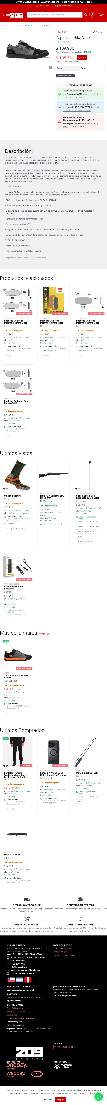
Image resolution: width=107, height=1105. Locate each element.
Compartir (100, 32)
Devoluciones (12, 1015)
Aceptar (60, 1099)
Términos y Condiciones (16, 1011)
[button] (27, 49)
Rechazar (47, 1099)
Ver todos (44, 633)
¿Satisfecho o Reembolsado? (64, 955)
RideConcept (62, 31)
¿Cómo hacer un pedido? (62, 948)
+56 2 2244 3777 (45, 6)
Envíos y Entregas (60, 952)
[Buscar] (85, 15)
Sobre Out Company (15, 1008)
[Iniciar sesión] (92, 15)
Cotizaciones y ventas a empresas (20, 1018)
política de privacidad (88, 1093)
